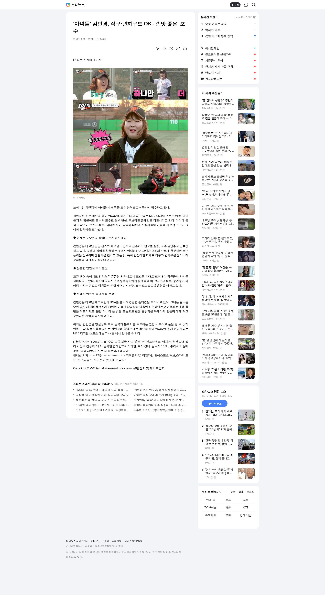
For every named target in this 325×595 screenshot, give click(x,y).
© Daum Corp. (74, 557)
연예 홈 (210, 500)
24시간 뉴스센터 (100, 540)
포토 (245, 500)
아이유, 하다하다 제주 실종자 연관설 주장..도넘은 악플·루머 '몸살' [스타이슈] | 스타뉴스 (160, 405)
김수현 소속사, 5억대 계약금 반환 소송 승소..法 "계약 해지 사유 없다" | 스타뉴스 (160, 410)
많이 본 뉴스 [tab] (215, 403)
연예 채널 (246, 515)
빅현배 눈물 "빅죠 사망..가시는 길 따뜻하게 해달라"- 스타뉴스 (102, 400)
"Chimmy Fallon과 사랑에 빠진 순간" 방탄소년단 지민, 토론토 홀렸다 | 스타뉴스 (160, 400)
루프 (228, 515)
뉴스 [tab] (233, 491)
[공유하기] (246, 5)
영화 (228, 507)
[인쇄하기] (184, 48)
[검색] (255, 5)
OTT (245, 507)
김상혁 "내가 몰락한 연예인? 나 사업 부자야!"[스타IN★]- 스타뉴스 (102, 395)
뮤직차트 (210, 515)
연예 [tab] (241, 491)
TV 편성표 (210, 507)
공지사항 (116, 540)
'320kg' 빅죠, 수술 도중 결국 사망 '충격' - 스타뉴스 (102, 390)
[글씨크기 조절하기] (178, 48)
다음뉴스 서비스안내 (77, 540)
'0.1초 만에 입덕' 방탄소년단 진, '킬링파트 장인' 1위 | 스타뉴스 (102, 410)
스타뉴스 (78, 4)
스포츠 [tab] (250, 491)
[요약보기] (157, 48)
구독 (236, 4)
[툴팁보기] (254, 17)
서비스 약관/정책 (133, 540)
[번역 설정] (171, 48)
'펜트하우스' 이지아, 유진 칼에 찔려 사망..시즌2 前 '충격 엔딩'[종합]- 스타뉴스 (160, 390)
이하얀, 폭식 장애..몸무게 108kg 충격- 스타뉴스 (160, 395)
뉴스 (228, 500)
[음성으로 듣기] (164, 48)
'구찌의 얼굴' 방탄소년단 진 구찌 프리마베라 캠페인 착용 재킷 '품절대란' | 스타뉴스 (102, 405)
